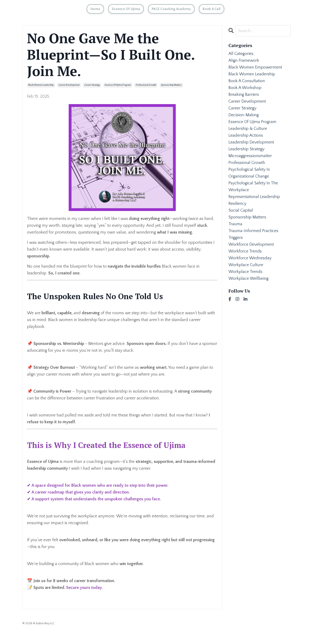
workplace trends (245, 271)
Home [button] (95, 9)
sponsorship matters (171, 85)
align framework (243, 60)
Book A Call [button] (211, 9)
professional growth (146, 85)
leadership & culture (247, 128)
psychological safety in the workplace (253, 186)
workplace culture (245, 265)
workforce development (251, 244)
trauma (235, 224)
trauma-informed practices (253, 230)
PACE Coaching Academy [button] (171, 9)
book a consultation (246, 81)
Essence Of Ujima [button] (126, 9)
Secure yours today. (84, 587)
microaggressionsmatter (250, 156)
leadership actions (245, 135)
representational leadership (254, 196)
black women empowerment (255, 67)
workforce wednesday (249, 258)
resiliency (237, 203)
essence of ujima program (118, 85)
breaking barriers (243, 94)
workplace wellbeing (248, 278)
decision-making (243, 115)
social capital (240, 210)
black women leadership (41, 85)
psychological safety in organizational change (249, 173)
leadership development (251, 142)
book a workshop (244, 87)
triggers (235, 237)
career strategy (92, 85)
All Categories (240, 53)
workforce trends (245, 251)
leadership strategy (246, 149)
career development (69, 85)
